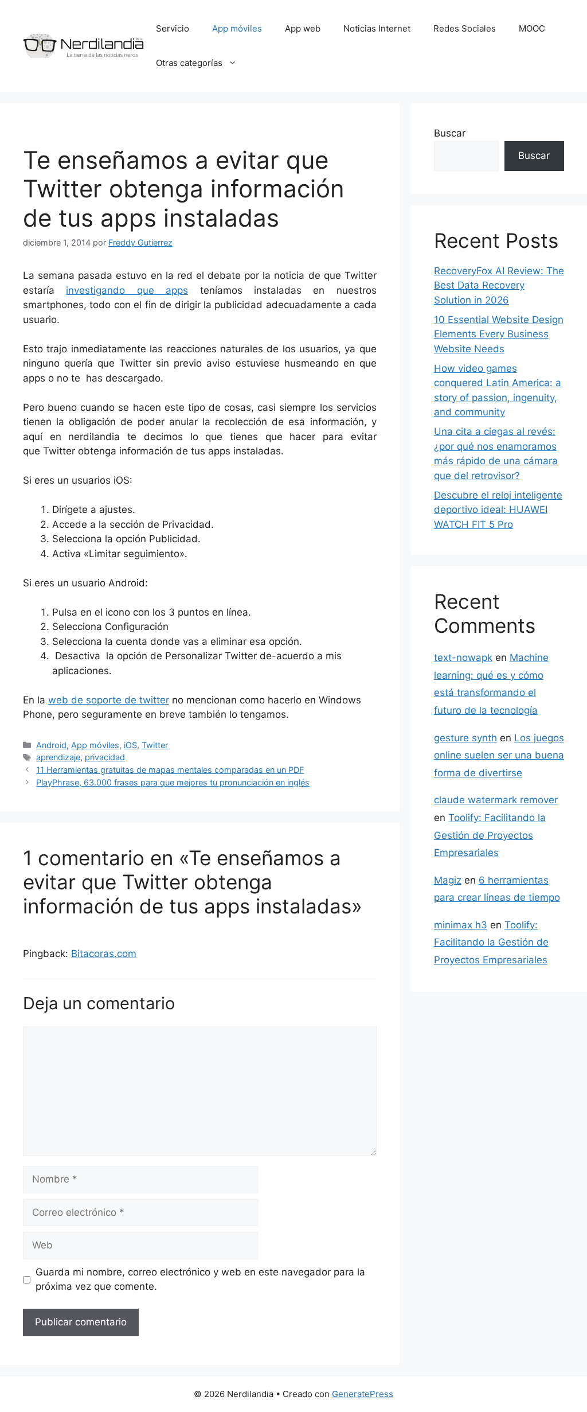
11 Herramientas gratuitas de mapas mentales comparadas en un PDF (170, 770)
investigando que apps (127, 290)
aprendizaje (58, 757)
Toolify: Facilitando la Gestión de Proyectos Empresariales (490, 835)
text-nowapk (463, 657)
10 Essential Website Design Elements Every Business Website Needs (498, 334)
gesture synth (465, 738)
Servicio (172, 28)
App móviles (237, 28)
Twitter (155, 745)
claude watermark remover (496, 800)
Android (51, 745)
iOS (130, 745)
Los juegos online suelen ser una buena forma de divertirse (499, 755)
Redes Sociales (464, 28)
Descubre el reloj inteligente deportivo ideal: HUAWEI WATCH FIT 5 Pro (498, 509)
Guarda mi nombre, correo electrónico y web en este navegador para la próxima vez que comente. (200, 1279)
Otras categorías (189, 62)
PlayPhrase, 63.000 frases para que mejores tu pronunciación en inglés (173, 782)
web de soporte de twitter (108, 700)
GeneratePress (362, 1393)
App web (302, 28)
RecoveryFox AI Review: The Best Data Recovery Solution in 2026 (499, 285)
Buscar (449, 133)
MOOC (532, 28)
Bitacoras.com (103, 953)
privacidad (105, 757)
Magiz (447, 880)
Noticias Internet (376, 28)
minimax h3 (460, 925)
